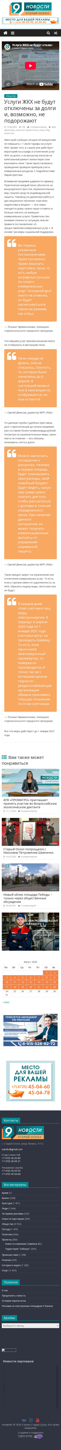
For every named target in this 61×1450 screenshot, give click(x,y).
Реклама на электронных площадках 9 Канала (27, 1305)
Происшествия (10, 1254)
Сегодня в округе (11, 1265)
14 (39, 982)
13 (30, 982)
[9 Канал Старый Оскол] (5, 33)
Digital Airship (25, 1435)
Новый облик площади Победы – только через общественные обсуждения (27, 898)
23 (54, 987)
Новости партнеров (13, 1218)
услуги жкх (9, 133)
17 (7, 987)
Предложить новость (14, 1295)
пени (41, 130)
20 (30, 987)
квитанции (9, 130)
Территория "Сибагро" (17, 1248)
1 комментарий (28, 905)
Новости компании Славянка (21, 1243)
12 (22, 982)
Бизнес (5, 1198)
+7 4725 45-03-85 (11, 1158)
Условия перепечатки (14, 1300)
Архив (5, 1192)
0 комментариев (29, 811)
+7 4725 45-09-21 (11, 1161)
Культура (7, 1203)
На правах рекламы (12, 1213)
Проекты (7, 1239)
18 (15, 987)
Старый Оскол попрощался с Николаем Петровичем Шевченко (28, 851)
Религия (6, 1260)
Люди (5, 1208)
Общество (11, 96)
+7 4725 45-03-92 (11, 1170)
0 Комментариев (38, 127)
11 (15, 982)
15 (47, 982)
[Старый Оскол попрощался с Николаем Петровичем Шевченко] (30, 820)
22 (47, 987)
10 (7, 982)
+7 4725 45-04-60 (11, 1174)
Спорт (5, 1270)
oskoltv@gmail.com (12, 1149)
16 (54, 982)
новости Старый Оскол (27, 130)
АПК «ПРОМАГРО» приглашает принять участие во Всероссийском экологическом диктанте (30, 803)
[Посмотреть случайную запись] (55, 33)
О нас (5, 1290)
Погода (6, 1229)
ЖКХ (53, 127)
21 (39, 987)
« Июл (6, 1002)
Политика (7, 1234)
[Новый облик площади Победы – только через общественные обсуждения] (30, 865)
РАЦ (47, 130)
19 (22, 987)
